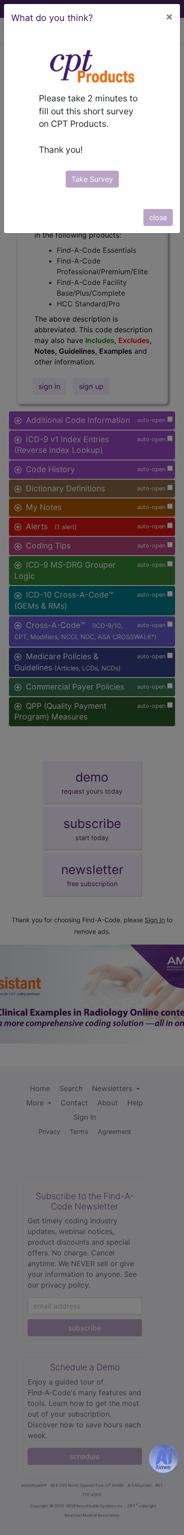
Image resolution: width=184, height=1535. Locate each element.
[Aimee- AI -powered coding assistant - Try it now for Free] (163, 1458)
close (158, 217)
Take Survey (92, 179)
